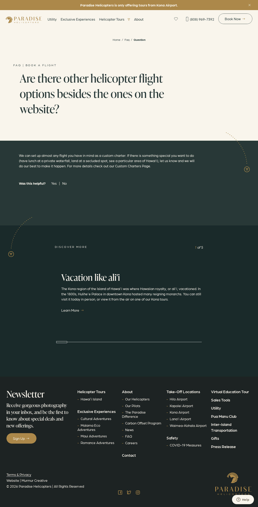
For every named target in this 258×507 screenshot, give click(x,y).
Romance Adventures (97, 442)
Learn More (70, 310)
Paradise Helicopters (35, 486)
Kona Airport (179, 412)
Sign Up (19, 438)
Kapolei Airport (181, 405)
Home (116, 39)
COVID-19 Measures (185, 445)
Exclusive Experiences (78, 19)
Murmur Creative (35, 480)
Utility (52, 19)
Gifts (215, 438)
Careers (131, 443)
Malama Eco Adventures (88, 427)
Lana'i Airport (180, 419)
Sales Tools (220, 400)
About (139, 19)
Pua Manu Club (223, 416)
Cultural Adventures (96, 418)
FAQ (128, 436)
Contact (129, 455)
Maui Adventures (94, 436)
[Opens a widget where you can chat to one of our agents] (243, 500)
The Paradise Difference (134, 414)
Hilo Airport (178, 399)
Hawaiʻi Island (91, 399)
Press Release (223, 446)
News (129, 429)
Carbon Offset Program (143, 423)
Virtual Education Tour (230, 391)
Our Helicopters (137, 399)
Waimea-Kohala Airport (188, 425)
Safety (172, 438)
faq (127, 39)
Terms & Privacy (18, 474)
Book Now (233, 19)
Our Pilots (132, 405)
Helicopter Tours (111, 19)
